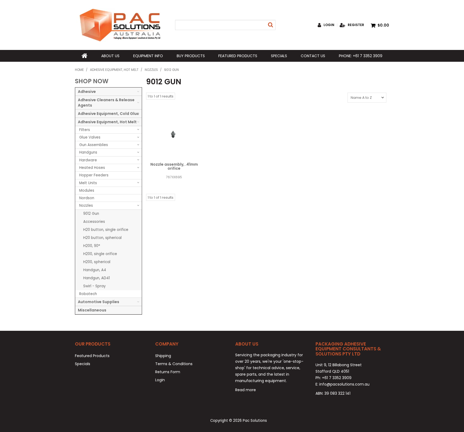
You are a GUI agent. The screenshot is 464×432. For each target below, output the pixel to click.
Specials (279, 56)
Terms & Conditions (174, 363)
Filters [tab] (84, 129)
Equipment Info (148, 56)
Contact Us (313, 56)
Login (329, 25)
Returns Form (167, 372)
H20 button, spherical (102, 237)
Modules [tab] (86, 190)
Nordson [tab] (86, 198)
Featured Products (237, 56)
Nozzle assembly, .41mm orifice (174, 166)
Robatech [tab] (88, 293)
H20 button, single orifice (105, 229)
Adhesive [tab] (87, 91)
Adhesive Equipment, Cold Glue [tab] (108, 113)
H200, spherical (96, 261)
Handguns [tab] (88, 152)
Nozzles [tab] (86, 205)
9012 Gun (91, 213)
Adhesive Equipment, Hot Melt (114, 70)
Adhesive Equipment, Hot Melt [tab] (107, 122)
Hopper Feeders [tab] (93, 175)
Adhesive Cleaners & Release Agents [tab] (106, 102)
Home (84, 56)
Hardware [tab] (88, 160)
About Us (110, 56)
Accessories (94, 221)
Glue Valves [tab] (89, 137)
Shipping (163, 355)
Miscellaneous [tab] (92, 310)
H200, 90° (91, 245)
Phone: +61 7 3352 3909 (360, 56)
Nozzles (151, 70)
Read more (245, 390)
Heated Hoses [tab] (92, 167)
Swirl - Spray (94, 286)
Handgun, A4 (94, 270)
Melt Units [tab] (88, 183)
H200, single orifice (100, 253)
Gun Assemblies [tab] (93, 144)
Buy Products (191, 56)
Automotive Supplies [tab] (98, 301)
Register (356, 25)
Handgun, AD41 (96, 278)
